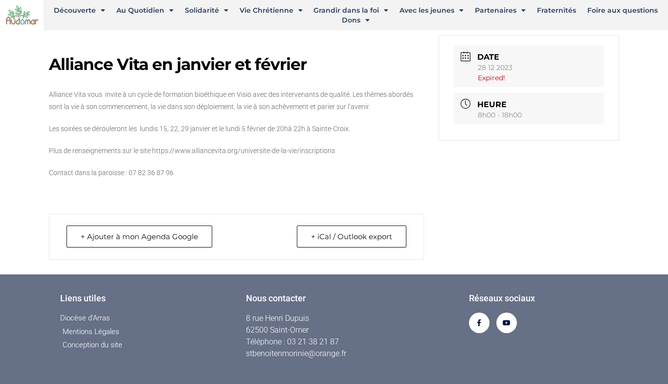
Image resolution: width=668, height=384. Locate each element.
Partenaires (495, 10)
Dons (351, 20)
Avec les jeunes (427, 10)
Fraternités (556, 10)
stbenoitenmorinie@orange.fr (296, 353)
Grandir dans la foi (346, 10)
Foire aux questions (622, 10)
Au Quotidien (140, 10)
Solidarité (202, 10)
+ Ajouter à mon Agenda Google (139, 236)
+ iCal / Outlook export (351, 236)
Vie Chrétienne (266, 10)
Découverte (75, 10)
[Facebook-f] (479, 323)
